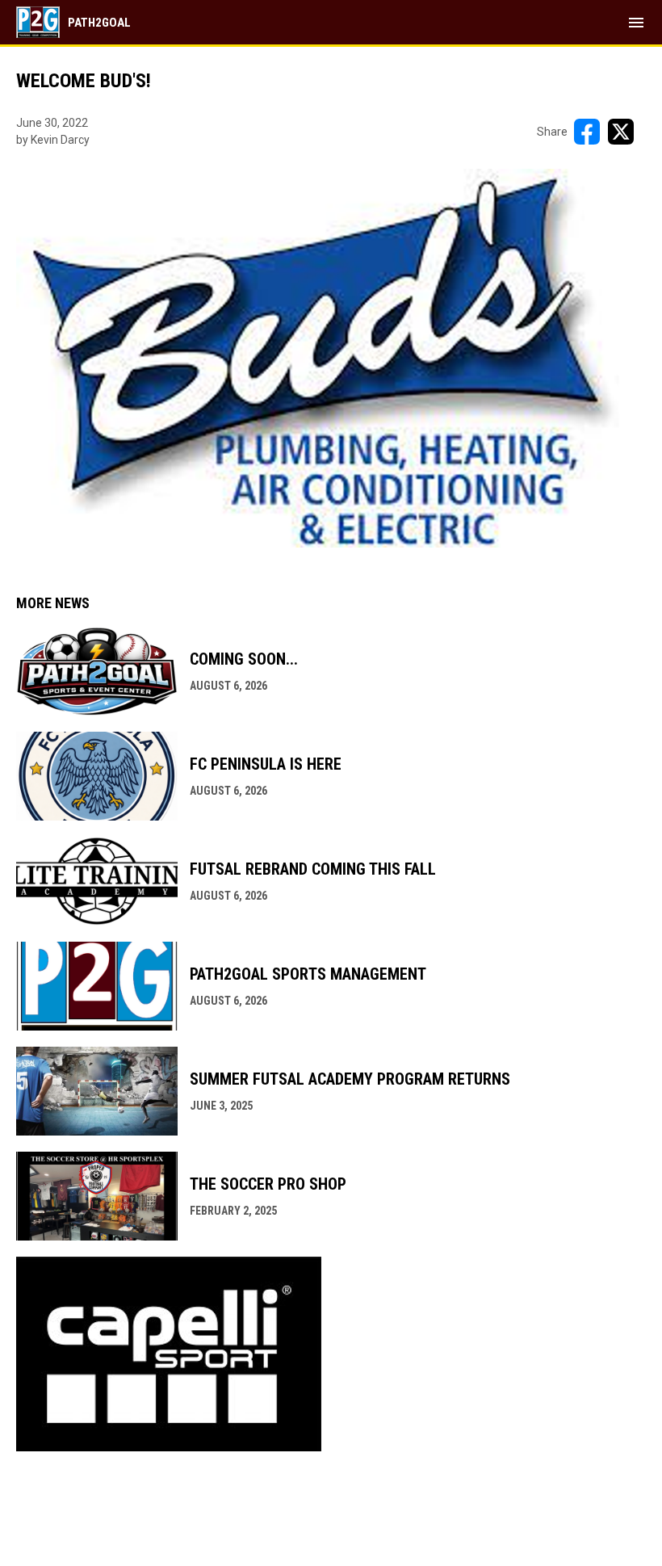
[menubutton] (636, 22)
